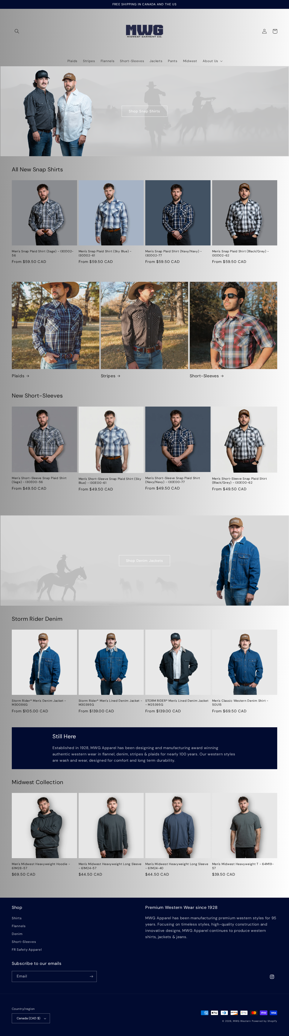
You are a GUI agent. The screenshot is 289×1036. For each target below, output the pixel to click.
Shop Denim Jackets (144, 560)
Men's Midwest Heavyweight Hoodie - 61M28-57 (41, 866)
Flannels (19, 926)
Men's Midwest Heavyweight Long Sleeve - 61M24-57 (110, 866)
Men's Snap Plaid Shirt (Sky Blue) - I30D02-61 (105, 253)
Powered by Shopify (264, 1021)
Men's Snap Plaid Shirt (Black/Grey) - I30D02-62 (240, 253)
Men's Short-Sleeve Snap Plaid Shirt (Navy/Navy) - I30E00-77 (172, 480)
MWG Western (242, 1021)
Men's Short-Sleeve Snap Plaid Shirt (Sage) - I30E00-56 (39, 480)
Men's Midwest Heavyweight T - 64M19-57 (243, 866)
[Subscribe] (91, 976)
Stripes (108, 376)
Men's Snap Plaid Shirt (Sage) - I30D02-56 (43, 253)
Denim (17, 934)
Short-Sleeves (204, 376)
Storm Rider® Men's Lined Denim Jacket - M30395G (110, 703)
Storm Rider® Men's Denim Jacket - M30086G (39, 703)
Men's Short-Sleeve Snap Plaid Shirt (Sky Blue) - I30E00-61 (110, 481)
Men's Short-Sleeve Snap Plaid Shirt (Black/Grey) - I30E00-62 (239, 481)
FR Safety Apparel (27, 949)
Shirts (16, 918)
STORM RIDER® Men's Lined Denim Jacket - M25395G (177, 703)
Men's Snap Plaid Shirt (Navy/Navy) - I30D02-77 (173, 253)
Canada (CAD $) (28, 1018)
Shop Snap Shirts (144, 111)
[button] (17, 31)
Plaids (18, 376)
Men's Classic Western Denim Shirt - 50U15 (240, 703)
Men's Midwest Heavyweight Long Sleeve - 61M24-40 (176, 866)
